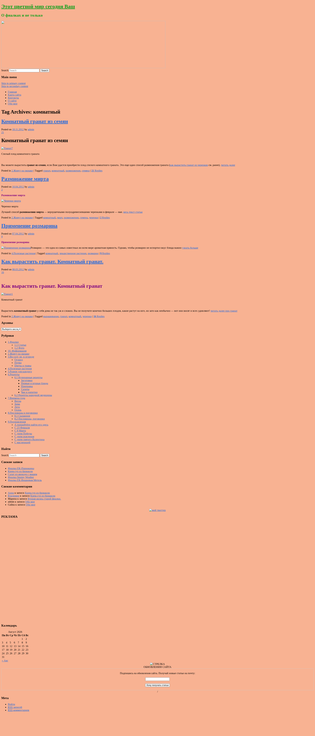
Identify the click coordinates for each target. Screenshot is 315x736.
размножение (73, 170)
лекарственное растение (72, 253)
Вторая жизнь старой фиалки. (44, 498)
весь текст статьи (133, 212)
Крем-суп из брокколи (20, 471)
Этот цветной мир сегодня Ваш (38, 6)
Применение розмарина (29, 226)
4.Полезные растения (23, 253)
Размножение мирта (25, 179)
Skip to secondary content (14, 86)
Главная (12, 91)
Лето (17, 407)
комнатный (58, 170)
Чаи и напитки (29, 392)
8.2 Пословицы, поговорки (29, 418)
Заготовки (26, 380)
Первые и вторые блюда (34, 383)
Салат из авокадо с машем (22, 474)
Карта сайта (14, 94)
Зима (17, 404)
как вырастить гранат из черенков (189, 165)
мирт (60, 217)
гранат (46, 170)
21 (2, 132)
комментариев (18, 710)
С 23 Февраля (22, 427)
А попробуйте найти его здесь (31, 424)
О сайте (12, 100)
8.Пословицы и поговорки (23, 412)
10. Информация (17, 350)
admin (31, 129)
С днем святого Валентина (29, 439)
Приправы (27, 386)
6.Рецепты (14, 374)
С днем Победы (23, 433)
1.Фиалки (13, 342)
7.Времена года (16, 398)
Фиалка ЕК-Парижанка (21, 468)
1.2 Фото (19, 347)
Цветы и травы (22, 365)
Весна (17, 401)
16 (2, 272)
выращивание (51, 316)
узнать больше (190, 247)
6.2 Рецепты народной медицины (33, 395)
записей (15, 707)
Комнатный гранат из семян (34, 121)
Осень (17, 410)
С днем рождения (24, 436)
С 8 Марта (20, 430)
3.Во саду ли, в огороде (21, 356)
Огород (18, 359)
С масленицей (22, 442)
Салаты (25, 389)
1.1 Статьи (20, 345)
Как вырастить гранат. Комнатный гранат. (52, 261)
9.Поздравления (17, 421)
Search (4, 70)
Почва (17, 362)
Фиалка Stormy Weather (21, 477)
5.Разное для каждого (20, 371)
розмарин (93, 253)
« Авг (5, 660)
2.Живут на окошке (22, 170)
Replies (96, 170)
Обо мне (12, 103)
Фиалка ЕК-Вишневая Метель (25, 480)
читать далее (228, 165)
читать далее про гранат (223, 310)
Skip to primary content (13, 83)
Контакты (13, 97)
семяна (86, 170)
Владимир (13, 495)
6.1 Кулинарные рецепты (28, 377)
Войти (11, 704)
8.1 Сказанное (22, 415)
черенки (93, 217)
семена (84, 217)
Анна (11, 492)
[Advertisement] (11, 571)
